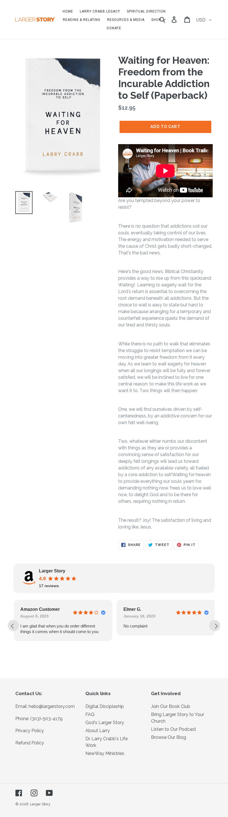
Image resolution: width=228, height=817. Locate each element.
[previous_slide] (13, 625)
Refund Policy (29, 742)
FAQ (90, 714)
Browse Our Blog (168, 737)
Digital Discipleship (104, 706)
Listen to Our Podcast (173, 729)
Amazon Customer (40, 609)
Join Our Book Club (170, 706)
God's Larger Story (104, 722)
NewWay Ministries (104, 753)
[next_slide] (214, 625)
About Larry (97, 730)
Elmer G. (132, 609)
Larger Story (40, 804)
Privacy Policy (29, 730)
